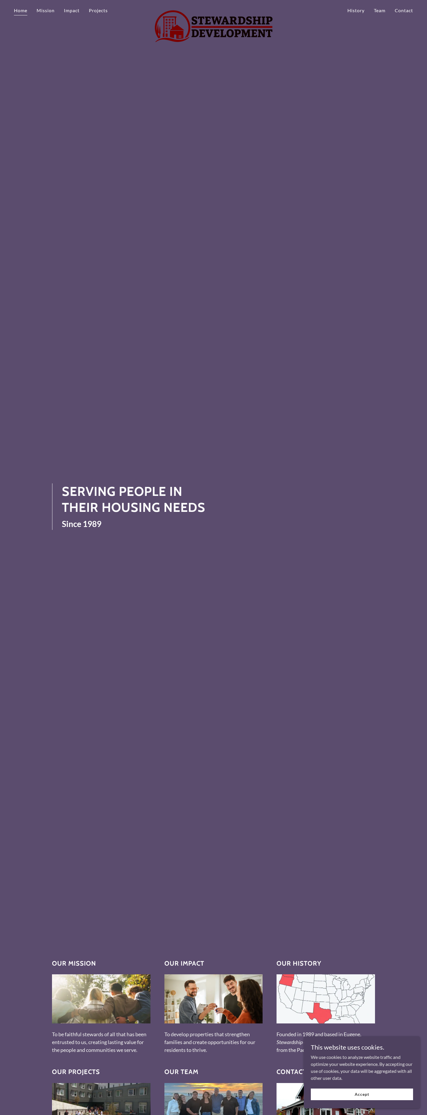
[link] (213, 9)
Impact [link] (72, 10)
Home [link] (20, 10)
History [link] (356, 10)
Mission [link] (46, 10)
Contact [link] (404, 10)
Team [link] (379, 10)
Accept (362, 1094)
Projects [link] (98, 10)
